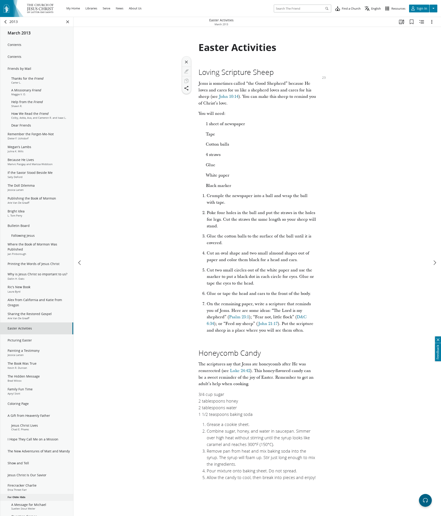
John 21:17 (268, 324)
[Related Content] (421, 22)
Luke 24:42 (240, 371)
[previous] (80, 262)
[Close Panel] (67, 21)
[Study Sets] (401, 22)
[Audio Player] (425, 500)
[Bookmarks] (411, 22)
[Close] (186, 62)
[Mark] (186, 71)
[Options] (431, 22)
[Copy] (186, 81)
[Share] (186, 88)
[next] (434, 262)
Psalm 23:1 (239, 317)
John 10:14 (228, 96)
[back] (5, 21)
